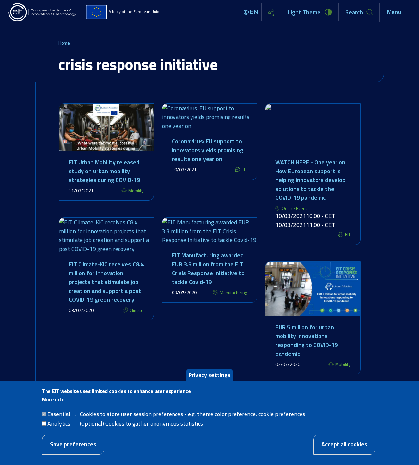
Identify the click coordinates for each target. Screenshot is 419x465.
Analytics (58, 423)
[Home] (42, 12)
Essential (58, 413)
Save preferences (73, 444)
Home (64, 42)
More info (53, 399)
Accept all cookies (344, 444)
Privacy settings (209, 375)
